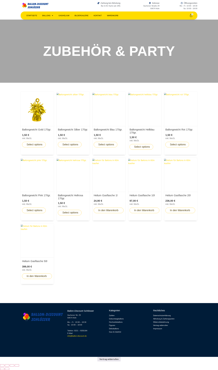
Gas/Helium (64, 16)
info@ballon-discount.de (77, 336)
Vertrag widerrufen (109, 359)
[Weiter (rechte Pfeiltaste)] (7, 369)
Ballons (46, 16)
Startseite (31, 16)
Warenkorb (112, 16)
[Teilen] (12, 365)
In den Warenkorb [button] (108, 210)
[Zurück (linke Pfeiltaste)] (2, 369)
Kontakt (98, 16)
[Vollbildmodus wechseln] (7, 365)
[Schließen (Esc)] (17, 365)
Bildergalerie (81, 16)
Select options (34, 144)
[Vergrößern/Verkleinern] (2, 365)
